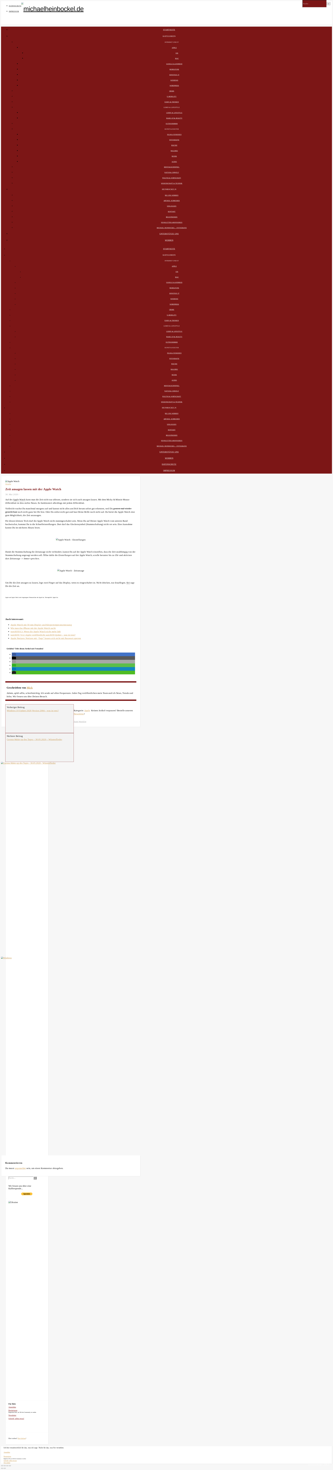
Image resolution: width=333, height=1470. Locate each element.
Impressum (14, 11)
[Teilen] (5, 1465)
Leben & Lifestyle (174, 112)
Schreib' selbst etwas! (16, 1419)
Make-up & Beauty (174, 118)
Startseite (169, 30)
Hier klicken (22, 1438)
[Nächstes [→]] (5, 1468)
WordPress (174, 85)
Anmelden (12, 1407)
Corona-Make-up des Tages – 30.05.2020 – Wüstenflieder (34, 739)
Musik (174, 156)
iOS (177, 53)
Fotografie (174, 140)
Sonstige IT (174, 75)
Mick (30, 687)
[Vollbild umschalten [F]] (7, 1465)
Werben (169, 240)
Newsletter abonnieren (171, 222)
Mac (177, 58)
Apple (174, 47)
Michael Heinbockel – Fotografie (172, 228)
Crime (171, 91)
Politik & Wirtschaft (171, 178)
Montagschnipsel (172, 167)
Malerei (174, 151)
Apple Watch (78, 722)
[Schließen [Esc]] (2, 1465)
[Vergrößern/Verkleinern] (10, 1465)
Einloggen (171, 206)
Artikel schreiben (172, 200)
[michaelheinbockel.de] (52, 8)
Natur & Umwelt (171, 172)
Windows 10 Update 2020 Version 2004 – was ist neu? (33, 710)
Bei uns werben (171, 195)
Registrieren (172, 217)
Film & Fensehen (174, 134)
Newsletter (79, 714)
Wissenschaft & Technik (171, 183)
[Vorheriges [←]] (2, 1468)
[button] (14, 654)
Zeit (84, 722)
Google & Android (174, 64)
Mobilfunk (174, 69)
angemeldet (20, 1168)
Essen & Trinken (172, 102)
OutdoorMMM (172, 123)
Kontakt (172, 211)
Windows (174, 80)
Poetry (174, 145)
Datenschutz (15, 6)
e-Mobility (172, 96)
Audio (174, 161)
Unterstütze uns (169, 234)
